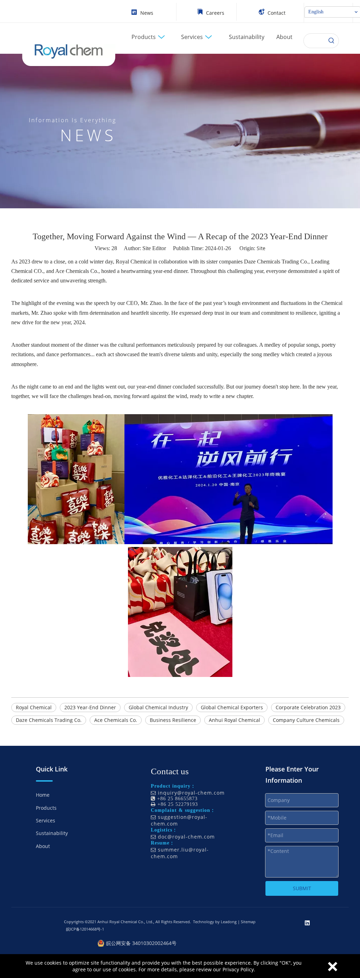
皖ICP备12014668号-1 (85, 929)
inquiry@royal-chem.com (191, 792)
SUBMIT (302, 888)
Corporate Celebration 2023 (308, 707)
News (146, 12)
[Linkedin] (307, 922)
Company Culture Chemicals (306, 720)
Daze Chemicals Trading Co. (49, 720)
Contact (276, 12)
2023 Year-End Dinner (90, 707)
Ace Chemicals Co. (115, 720)
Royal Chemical (34, 707)
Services (45, 820)
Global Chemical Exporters (232, 707)
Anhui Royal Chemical (234, 720)
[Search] (331, 41)
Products (46, 807)
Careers (215, 12)
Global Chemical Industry (158, 707)
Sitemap (248, 921)
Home (43, 794)
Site (261, 248)
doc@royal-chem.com (186, 836)
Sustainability (52, 833)
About (43, 846)
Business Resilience (173, 720)
